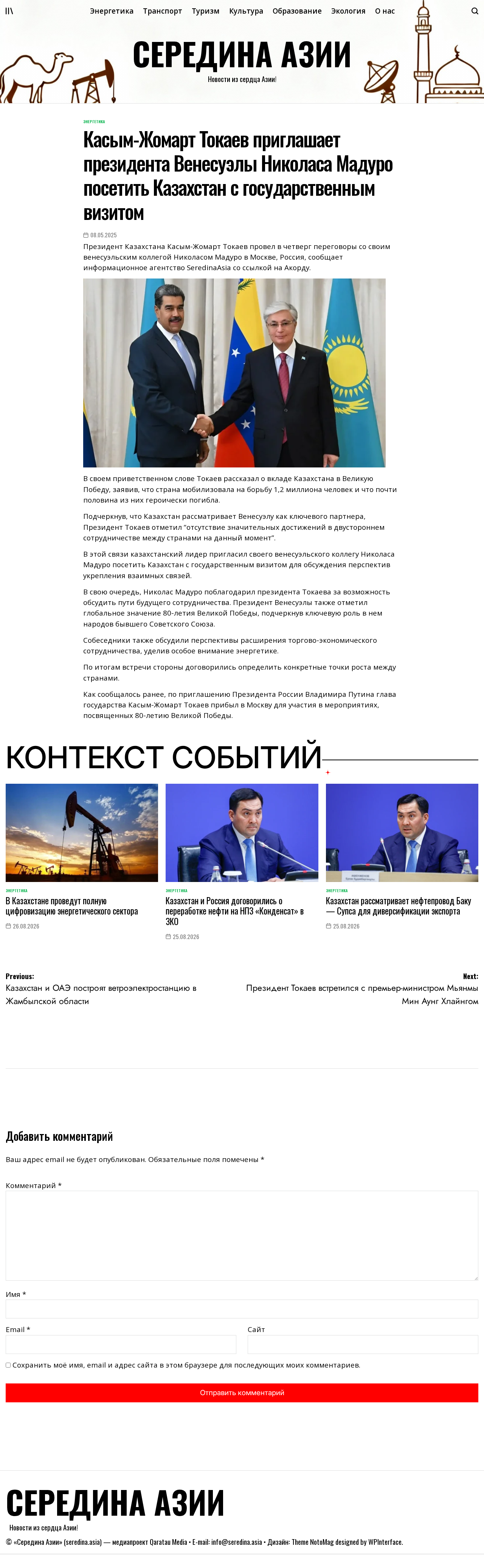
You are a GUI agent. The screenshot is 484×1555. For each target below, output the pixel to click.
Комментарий (34, 1185)
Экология (348, 11)
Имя (16, 1294)
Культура (246, 11)
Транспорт (162, 11)
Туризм (206, 11)
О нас (385, 11)
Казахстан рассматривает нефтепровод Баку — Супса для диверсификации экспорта (398, 906)
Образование (297, 11)
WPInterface (385, 1541)
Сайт (256, 1329)
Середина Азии (242, 53)
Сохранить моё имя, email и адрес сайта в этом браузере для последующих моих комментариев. (186, 1365)
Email (18, 1329)
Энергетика (111, 11)
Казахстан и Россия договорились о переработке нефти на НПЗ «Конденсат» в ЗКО (235, 911)
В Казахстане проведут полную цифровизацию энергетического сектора (72, 906)
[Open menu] (9, 11)
